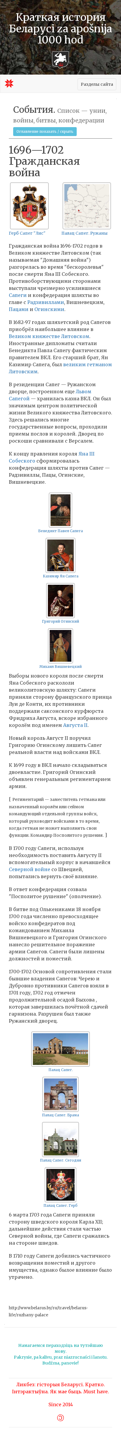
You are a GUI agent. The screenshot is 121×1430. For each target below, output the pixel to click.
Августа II (75, 725)
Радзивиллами (45, 302)
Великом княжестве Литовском (49, 336)
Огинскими (49, 309)
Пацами (18, 309)
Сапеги (18, 295)
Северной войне (29, 869)
